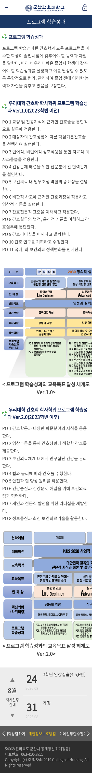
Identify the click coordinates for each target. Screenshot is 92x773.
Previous (3, 734)
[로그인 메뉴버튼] (87, 9)
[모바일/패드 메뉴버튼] (7, 8)
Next (86, 734)
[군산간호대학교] (44, 9)
